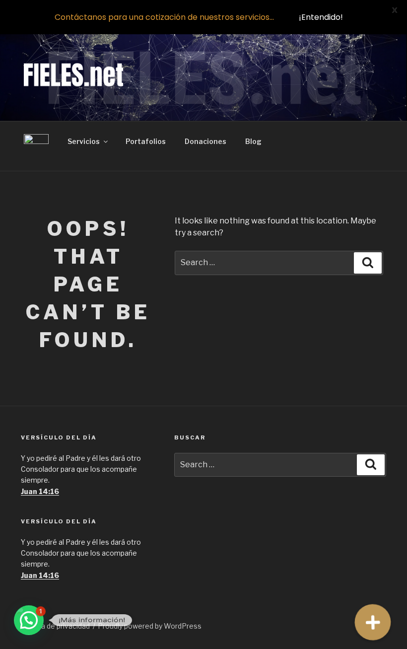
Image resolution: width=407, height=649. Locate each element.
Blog (253, 141)
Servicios (84, 141)
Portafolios (146, 141)
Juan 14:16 (40, 491)
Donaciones (205, 141)
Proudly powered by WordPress (150, 626)
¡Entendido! (321, 17)
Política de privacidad (55, 626)
